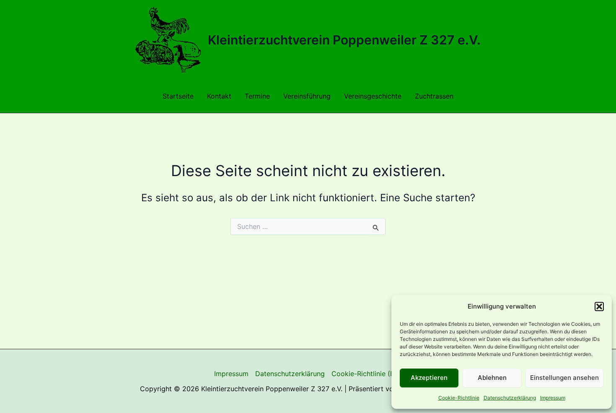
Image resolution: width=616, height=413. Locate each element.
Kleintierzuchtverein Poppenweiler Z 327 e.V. (344, 39)
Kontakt (219, 96)
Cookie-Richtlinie (458, 398)
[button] (599, 306)
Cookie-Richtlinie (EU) (366, 373)
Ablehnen (492, 378)
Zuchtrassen (434, 96)
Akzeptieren (429, 378)
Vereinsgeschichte (372, 96)
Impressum (552, 398)
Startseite (178, 96)
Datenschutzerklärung (510, 398)
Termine (257, 96)
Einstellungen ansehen (564, 378)
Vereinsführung (307, 96)
